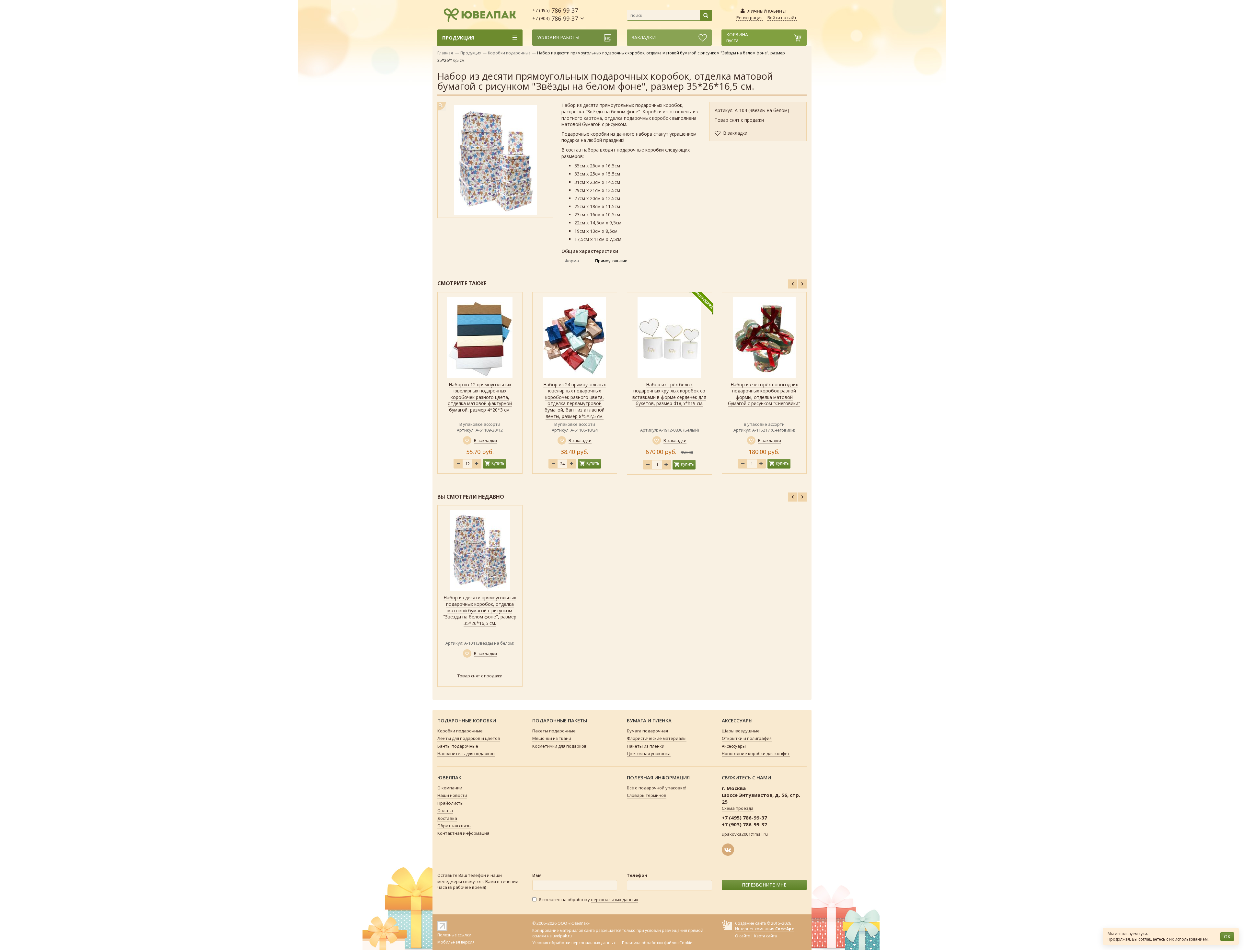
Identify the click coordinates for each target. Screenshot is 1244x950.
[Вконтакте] (728, 849)
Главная (445, 53)
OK (1227, 936)
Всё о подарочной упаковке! (656, 788)
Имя (537, 875)
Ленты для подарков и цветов (468, 738)
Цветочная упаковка (649, 753)
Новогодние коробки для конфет (756, 753)
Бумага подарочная (647, 731)
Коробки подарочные (509, 53)
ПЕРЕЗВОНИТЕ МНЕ (764, 885)
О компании (449, 788)
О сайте (742, 936)
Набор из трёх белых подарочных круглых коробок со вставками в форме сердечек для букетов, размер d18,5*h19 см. (669, 394)
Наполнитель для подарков (466, 753)
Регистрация (749, 17)
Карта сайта (765, 936)
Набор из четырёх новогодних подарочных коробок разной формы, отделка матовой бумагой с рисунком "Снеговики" (764, 394)
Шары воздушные (741, 731)
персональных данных (614, 899)
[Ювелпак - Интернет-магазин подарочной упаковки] (476, 14)
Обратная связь (454, 826)
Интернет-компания (764, 929)
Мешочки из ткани (551, 738)
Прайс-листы (450, 803)
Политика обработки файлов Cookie (657, 942)
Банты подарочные (457, 746)
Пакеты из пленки (645, 746)
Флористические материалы (656, 738)
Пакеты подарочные (554, 731)
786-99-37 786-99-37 (555, 14)
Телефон (637, 875)
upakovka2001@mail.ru (745, 834)
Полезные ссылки (454, 935)
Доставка (447, 818)
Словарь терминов (646, 795)
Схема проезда (738, 808)
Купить (497, 463)
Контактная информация (463, 833)
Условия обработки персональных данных (574, 942)
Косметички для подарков (559, 746)
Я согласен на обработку (588, 899)
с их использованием (1187, 939)
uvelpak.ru (562, 936)
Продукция (470, 53)
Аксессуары (734, 746)
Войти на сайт (782, 17)
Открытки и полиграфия (747, 738)
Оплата (445, 810)
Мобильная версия (456, 942)
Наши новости (452, 795)
